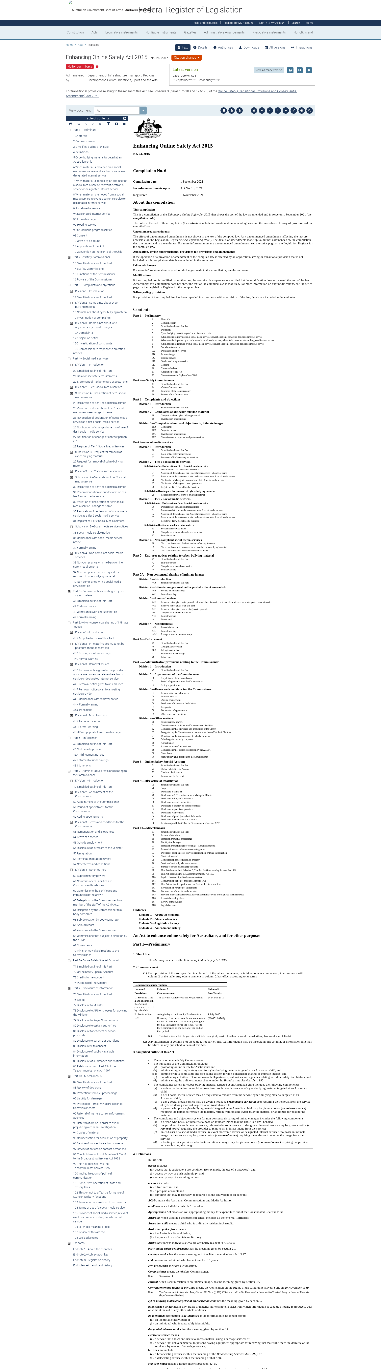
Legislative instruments (121, 32)
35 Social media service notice (91, 532)
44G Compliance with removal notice (95, 699)
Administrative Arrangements (224, 32)
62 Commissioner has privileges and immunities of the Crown (95, 892)
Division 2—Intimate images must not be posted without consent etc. (99, 645)
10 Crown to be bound (86, 240)
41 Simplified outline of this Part (92, 601)
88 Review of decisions (87, 1087)
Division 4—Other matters (90, 869)
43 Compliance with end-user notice (95, 611)
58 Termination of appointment (92, 858)
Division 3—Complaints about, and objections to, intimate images (96, 325)
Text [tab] (185, 47)
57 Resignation (82, 853)
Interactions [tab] (304, 47)
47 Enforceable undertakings (91, 760)
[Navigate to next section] (278, 110)
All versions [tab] (277, 47)
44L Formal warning (85, 726)
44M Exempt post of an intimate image (97, 732)
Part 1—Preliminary (84, 129)
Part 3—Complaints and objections (94, 285)
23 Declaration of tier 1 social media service (99, 402)
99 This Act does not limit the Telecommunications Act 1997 (91, 1166)
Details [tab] (203, 47)
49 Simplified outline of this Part (92, 786)
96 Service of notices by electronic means (98, 1143)
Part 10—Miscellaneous (87, 1076)
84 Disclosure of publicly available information (93, 1053)
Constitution (75, 32)
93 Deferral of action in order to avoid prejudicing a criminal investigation (96, 1125)
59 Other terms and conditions (91, 864)
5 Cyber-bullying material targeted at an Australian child (97, 159)
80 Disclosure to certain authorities (94, 1025)
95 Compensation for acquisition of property (100, 1138)
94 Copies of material (86, 1132)
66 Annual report (83, 925)
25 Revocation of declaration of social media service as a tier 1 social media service (100, 419)
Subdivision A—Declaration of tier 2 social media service (100, 479)
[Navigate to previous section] (270, 110)
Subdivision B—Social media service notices (101, 526)
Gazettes (190, 32)
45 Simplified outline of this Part (92, 744)
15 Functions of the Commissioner (94, 274)
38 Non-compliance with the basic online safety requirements (98, 564)
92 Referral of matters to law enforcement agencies (99, 1115)
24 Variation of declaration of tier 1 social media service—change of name (98, 410)
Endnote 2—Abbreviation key (90, 1254)
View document (80, 110)
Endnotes (79, 1243)
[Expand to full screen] (294, 110)
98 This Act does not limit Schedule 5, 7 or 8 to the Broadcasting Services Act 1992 (99, 1156)
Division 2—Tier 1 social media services (98, 387)
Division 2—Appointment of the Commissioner (94, 794)
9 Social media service (86, 208)
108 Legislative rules (85, 1237)
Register (238, 23)
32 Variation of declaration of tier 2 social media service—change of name (98, 504)
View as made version (269, 70)
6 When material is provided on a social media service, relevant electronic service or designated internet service (99, 171)
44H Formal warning (85, 704)
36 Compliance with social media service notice (97, 540)
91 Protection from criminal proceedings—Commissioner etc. (99, 1106)
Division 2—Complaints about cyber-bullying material (97, 304)
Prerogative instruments (269, 32)
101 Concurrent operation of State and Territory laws (97, 1185)
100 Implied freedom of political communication (92, 1175)
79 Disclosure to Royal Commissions (95, 1020)
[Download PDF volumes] (231, 110)
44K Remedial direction (87, 721)
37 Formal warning (84, 547)
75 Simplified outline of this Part (92, 994)
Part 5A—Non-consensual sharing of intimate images (100, 624)
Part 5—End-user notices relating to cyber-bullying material (98, 593)
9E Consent (80, 235)
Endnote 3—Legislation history (91, 1260)
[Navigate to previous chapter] (262, 110)
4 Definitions (81, 152)
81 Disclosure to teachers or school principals (94, 1033)
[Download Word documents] (239, 110)
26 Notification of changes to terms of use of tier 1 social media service (100, 429)
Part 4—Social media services (91, 358)
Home (69, 44)
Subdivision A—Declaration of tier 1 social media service (100, 395)
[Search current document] (309, 110)
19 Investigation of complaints (92, 317)
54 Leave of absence (85, 837)
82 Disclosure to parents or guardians (96, 1040)
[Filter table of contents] (108, 124)
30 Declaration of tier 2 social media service (99, 486)
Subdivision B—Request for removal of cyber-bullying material (98, 454)
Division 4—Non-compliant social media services (99, 555)
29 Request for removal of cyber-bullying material (98, 463)
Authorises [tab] (225, 47)
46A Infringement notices (88, 754)
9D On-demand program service (92, 230)
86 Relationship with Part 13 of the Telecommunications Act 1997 (94, 1068)
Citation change (185, 57)
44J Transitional (83, 709)
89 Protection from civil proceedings (95, 1093)
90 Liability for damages (88, 1098)
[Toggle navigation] (124, 118)
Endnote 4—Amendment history (92, 1265)
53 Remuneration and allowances (93, 831)
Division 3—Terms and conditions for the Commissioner (99, 824)
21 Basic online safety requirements (95, 376)
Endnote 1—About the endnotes (92, 1249)
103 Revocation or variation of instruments (99, 1202)
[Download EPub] (223, 110)
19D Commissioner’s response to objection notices (99, 351)
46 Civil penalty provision (88, 749)
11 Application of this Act (88, 246)
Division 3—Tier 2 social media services (98, 471)
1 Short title (80, 135)
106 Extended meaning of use (91, 1226)
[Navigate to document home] (254, 110)
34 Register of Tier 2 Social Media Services (98, 520)
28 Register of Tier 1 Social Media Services (98, 446)
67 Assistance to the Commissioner (94, 930)
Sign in (272, 23)
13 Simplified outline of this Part (92, 263)
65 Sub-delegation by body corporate (95, 919)
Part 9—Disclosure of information (93, 988)
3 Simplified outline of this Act (91, 146)
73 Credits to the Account (88, 977)
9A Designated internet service (91, 213)
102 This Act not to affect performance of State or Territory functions (98, 1194)
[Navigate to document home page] (70, 124)
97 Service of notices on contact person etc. (99, 1149)
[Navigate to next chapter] (286, 110)
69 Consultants (82, 945)
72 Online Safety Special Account (93, 971)
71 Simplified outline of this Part (92, 966)
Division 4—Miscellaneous (91, 715)
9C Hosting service (84, 224)
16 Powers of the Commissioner (92, 279)
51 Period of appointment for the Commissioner (93, 809)
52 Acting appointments (88, 816)
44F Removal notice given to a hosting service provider (96, 691)
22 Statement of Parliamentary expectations (100, 381)
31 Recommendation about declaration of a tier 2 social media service (100, 494)
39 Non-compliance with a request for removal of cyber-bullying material (96, 574)
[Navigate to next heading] (92, 124)
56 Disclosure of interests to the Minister (97, 847)
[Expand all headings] (116, 124)
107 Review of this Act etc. (89, 1232)
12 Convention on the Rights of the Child (97, 251)
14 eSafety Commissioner (89, 268)
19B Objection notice (85, 338)
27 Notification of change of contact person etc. (100, 439)
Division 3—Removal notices (92, 664)
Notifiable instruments (160, 32)
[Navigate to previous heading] (86, 124)
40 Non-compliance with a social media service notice (97, 583)
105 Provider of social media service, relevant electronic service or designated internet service (100, 1217)
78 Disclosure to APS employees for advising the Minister (100, 1012)
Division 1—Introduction (89, 291)
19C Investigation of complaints (92, 343)
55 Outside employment (87, 842)
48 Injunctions (82, 765)
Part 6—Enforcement (85, 737)
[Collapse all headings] (124, 124)
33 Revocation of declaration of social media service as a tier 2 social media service (100, 513)
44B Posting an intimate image (92, 653)
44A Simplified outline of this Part (93, 638)
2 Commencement (84, 141)
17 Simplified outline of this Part (92, 297)
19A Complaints (83, 332)
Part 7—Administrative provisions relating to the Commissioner (100, 773)
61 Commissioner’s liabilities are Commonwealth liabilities (92, 883)
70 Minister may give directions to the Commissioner (96, 952)
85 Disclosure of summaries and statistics (98, 1061)
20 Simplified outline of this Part (92, 370)
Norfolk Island (303, 32)
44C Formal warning (85, 658)
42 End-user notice (84, 606)
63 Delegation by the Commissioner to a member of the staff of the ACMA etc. (97, 902)
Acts (94, 32)
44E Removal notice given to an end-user (98, 684)
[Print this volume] (301, 110)
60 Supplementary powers (89, 875)
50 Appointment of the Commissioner (96, 801)
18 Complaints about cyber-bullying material (100, 312)
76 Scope (79, 999)
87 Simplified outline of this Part (92, 1082)
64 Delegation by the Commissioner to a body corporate (97, 912)
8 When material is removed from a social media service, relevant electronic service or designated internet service (99, 198)
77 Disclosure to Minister (88, 1005)
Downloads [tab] (251, 47)
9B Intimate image (84, 219)
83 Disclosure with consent (89, 1046)
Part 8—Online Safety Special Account (96, 960)
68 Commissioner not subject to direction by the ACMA (100, 938)
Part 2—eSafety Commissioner (91, 257)
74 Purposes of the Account (90, 982)
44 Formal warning (84, 617)
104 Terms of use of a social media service (99, 1207)
